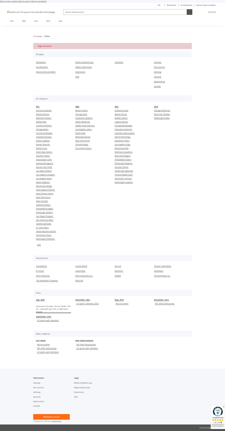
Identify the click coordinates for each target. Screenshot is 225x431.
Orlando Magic (81, 144)
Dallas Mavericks (82, 121)
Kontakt (157, 86)
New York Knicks (82, 140)
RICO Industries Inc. (84, 275)
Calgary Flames (121, 121)
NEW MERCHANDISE (84, 340)
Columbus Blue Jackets (125, 133)
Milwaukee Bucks (82, 137)
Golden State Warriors (85, 125)
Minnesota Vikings (44, 186)
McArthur (119, 271)
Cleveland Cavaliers (83, 118)
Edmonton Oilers (122, 140)
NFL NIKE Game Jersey (164, 303)
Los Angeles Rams (44, 178)
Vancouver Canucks (123, 178)
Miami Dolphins (43, 182)
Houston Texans (43, 155)
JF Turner (40, 271)
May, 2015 (119, 300)
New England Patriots (45, 189)
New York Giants (43, 197)
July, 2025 (40, 300)
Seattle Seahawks (43, 223)
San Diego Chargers (44, 216)
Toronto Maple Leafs (124, 174)
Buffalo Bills (41, 121)
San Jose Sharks (121, 167)
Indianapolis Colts (44, 159)
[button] (199, 12)
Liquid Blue (80, 271)
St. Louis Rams (42, 227)
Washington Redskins (45, 239)
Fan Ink (118, 266)
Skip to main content (9, 1)
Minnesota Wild (121, 148)
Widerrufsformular (83, 67)
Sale (39, 244)
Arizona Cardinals (44, 110)
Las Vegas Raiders (44, 171)
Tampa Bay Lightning (124, 171)
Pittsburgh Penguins (123, 163)
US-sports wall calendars (48, 320)
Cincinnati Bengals (44, 133)
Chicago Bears (42, 129)
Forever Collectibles (162, 266)
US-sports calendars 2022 (87, 303)
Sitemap (157, 62)
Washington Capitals (124, 182)
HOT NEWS (41, 340)
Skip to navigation (39, 1)
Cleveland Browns (44, 137)
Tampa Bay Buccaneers (46, 231)
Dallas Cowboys (43, 140)
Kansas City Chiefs (44, 167)
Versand (157, 76)
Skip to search (24, 1)
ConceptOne (41, 266)
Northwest (158, 271)
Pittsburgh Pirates (162, 118)
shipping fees (56, 421)
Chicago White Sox (162, 110)
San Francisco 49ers (44, 220)
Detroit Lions (41, 148)
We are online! (122, 303)
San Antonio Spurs (83, 148)
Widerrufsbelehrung (84, 62)
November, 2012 (161, 300)
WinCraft (79, 280)
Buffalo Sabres (121, 118)
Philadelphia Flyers (123, 159)
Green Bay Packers (44, 152)
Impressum (80, 72)
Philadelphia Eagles (44, 208)
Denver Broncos (43, 144)
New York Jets (42, 201)
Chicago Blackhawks (123, 125)
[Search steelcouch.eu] (189, 12)
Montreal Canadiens (123, 152)
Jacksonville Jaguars (44, 163)
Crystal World (81, 266)
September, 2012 (43, 316)
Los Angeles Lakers (83, 129)
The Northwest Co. (162, 275)
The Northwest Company (47, 280)
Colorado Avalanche (123, 129)
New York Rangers (123, 155)
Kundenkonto (186, 5)
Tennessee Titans (43, 235)
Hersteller (119, 62)
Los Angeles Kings (122, 144)
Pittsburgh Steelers (44, 212)
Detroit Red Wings (122, 137)
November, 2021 (82, 300)
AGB (77, 76)
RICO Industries (43, 275)
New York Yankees (162, 114)
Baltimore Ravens (43, 118)
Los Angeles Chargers (45, 174)
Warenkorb (171, 5)
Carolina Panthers (44, 125)
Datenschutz (159, 81)
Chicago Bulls (81, 114)
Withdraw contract (51, 417)
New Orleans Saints (44, 193)
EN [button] (159, 5)
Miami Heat (80, 133)
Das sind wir (159, 67)
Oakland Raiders (43, 205)
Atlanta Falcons (42, 114)
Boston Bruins (121, 114)
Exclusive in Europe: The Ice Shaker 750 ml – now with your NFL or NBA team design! (53, 309)
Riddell (118, 275)
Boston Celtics (81, 110)
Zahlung (157, 72)
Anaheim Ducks (121, 110)
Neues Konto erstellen (206, 5)
